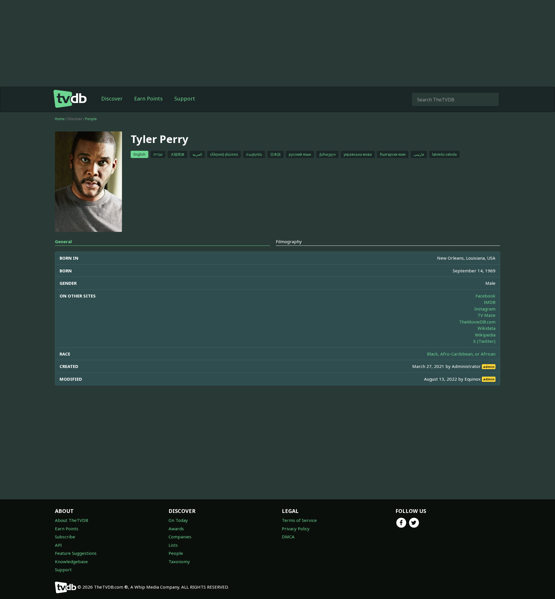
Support (184, 98)
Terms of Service (299, 520)
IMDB (489, 302)
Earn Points (148, 98)
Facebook (485, 296)
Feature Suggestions (76, 553)
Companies (180, 537)
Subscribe (65, 537)
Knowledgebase (71, 561)
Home (60, 118)
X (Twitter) (484, 341)
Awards (176, 528)
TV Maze (486, 315)
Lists (173, 545)
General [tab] (63, 241)
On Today (178, 520)
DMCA (288, 537)
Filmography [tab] (289, 241)
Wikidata (486, 328)
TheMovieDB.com (477, 322)
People (91, 118)
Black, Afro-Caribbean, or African (461, 354)
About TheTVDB (71, 520)
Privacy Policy (296, 528)
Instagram (484, 309)
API (58, 545)
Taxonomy (179, 561)
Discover (112, 98)
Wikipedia (485, 335)
